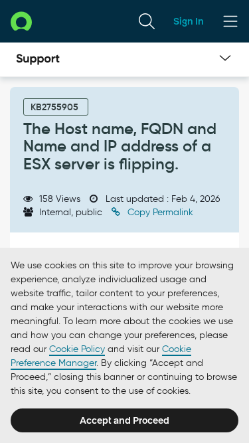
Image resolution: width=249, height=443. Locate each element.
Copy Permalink (159, 212)
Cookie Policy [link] (77, 349)
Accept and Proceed (124, 420)
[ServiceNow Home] (21, 21)
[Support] (38, 59)
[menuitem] (146, 21)
